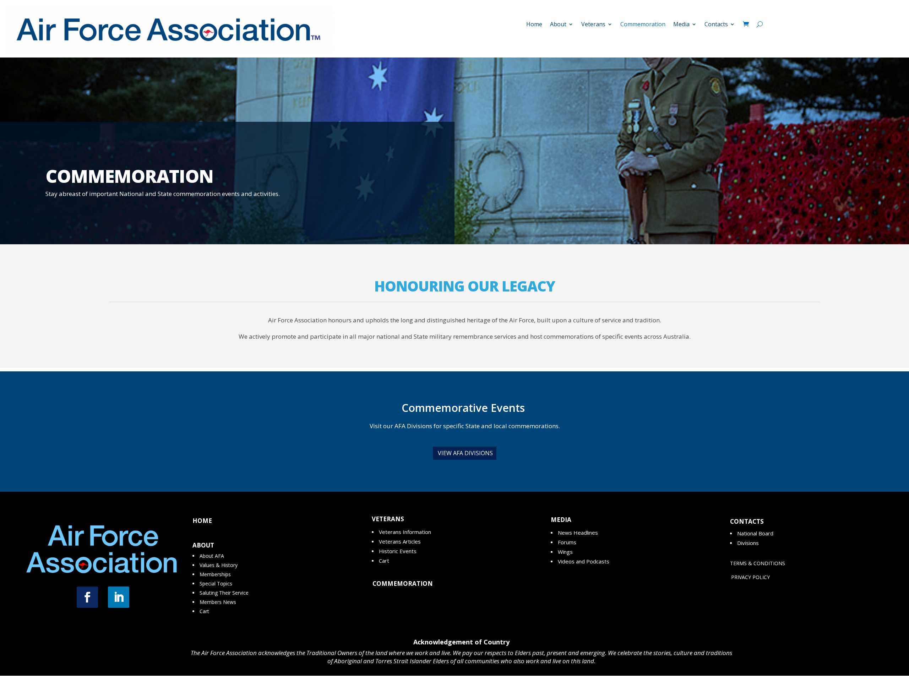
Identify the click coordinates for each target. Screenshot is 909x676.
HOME (202, 521)
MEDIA (561, 520)
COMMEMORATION (402, 583)
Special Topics (216, 583)
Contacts (716, 25)
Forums (567, 542)
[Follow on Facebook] (87, 597)
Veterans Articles (400, 541)
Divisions (748, 542)
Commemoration (642, 25)
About (558, 25)
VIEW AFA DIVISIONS (465, 453)
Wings (565, 551)
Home (534, 25)
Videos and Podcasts (583, 561)
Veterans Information (405, 531)
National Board (755, 533)
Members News (218, 602)
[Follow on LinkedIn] (118, 597)
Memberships (215, 574)
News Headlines (578, 532)
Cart (204, 611)
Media (681, 25)
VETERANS (388, 519)
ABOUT (203, 545)
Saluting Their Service (224, 592)
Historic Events (398, 551)
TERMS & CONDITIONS (757, 563)
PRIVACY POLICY (750, 577)
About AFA (212, 555)
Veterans (593, 25)
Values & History (219, 565)
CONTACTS (747, 521)
